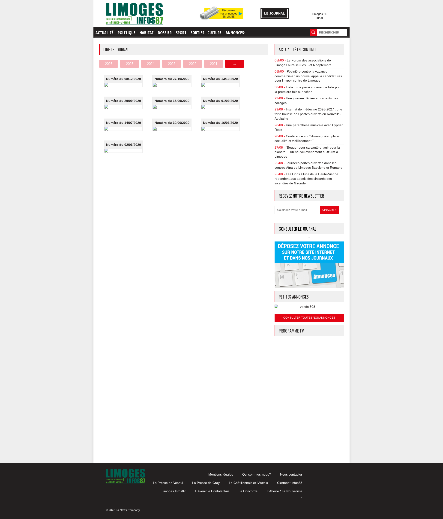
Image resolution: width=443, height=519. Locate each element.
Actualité (105, 32)
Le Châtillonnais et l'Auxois (248, 483)
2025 (129, 64)
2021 (213, 64)
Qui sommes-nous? (256, 474)
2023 (171, 64)
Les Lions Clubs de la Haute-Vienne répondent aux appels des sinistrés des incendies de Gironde (306, 178)
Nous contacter (291, 474)
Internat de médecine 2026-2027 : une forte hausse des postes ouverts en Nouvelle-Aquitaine (308, 113)
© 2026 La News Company (123, 510)
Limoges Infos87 (174, 491)
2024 (150, 64)
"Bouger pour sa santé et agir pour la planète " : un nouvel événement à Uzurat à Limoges (307, 152)
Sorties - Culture (206, 32)
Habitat (147, 32)
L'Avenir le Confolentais (212, 491)
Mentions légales (220, 474)
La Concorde (248, 491)
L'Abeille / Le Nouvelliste (284, 491)
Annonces (235, 32)
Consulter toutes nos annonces (309, 317)
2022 (192, 64)
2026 (108, 64)
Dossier (165, 32)
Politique (126, 32)
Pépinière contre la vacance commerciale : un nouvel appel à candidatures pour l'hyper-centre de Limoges (308, 76)
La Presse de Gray (206, 483)
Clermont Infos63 (289, 483)
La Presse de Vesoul (168, 483)
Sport (181, 32)
